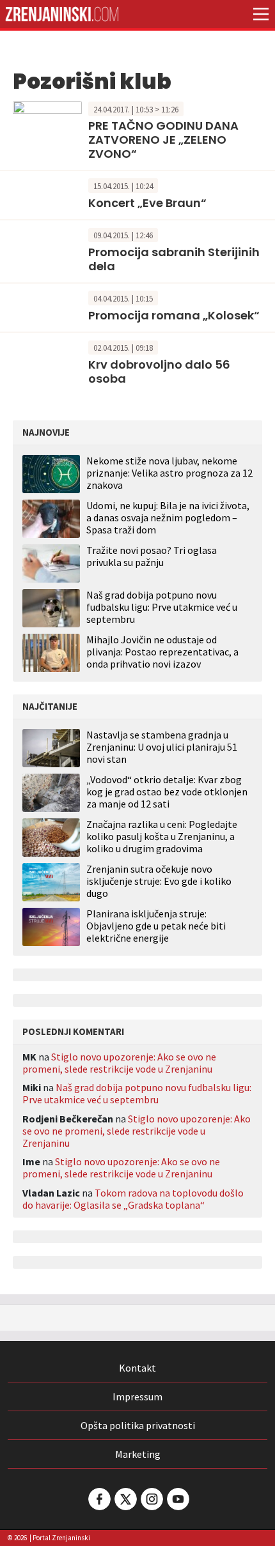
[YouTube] (177, 1499)
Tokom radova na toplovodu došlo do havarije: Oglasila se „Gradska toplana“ (133, 1198)
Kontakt (137, 1367)
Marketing (138, 1454)
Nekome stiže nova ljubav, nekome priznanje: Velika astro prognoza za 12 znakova (169, 472)
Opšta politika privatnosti (138, 1425)
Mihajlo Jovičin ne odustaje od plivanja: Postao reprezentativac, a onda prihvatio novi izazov (162, 651)
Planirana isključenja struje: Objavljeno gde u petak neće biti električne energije (156, 926)
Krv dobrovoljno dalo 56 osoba (159, 371)
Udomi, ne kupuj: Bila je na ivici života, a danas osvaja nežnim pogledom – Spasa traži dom (167, 517)
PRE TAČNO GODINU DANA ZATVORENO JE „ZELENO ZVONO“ (163, 139)
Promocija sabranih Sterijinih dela (174, 259)
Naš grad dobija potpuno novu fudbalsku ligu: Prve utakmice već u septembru (161, 606)
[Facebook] (98, 1499)
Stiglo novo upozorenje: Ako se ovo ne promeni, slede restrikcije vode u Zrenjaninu (119, 1062)
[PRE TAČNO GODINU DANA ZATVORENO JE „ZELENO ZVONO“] (47, 121)
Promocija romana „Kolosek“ (174, 315)
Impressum (137, 1396)
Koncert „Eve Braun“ (147, 203)
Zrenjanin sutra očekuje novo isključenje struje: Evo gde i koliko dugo (159, 881)
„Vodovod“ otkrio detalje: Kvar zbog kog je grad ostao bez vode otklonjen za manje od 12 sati (167, 792)
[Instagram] (151, 1499)
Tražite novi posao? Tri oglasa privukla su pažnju (151, 556)
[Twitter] (125, 1499)
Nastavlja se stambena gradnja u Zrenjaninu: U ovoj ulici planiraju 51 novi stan (161, 747)
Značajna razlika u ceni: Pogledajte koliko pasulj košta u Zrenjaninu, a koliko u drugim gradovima (161, 836)
